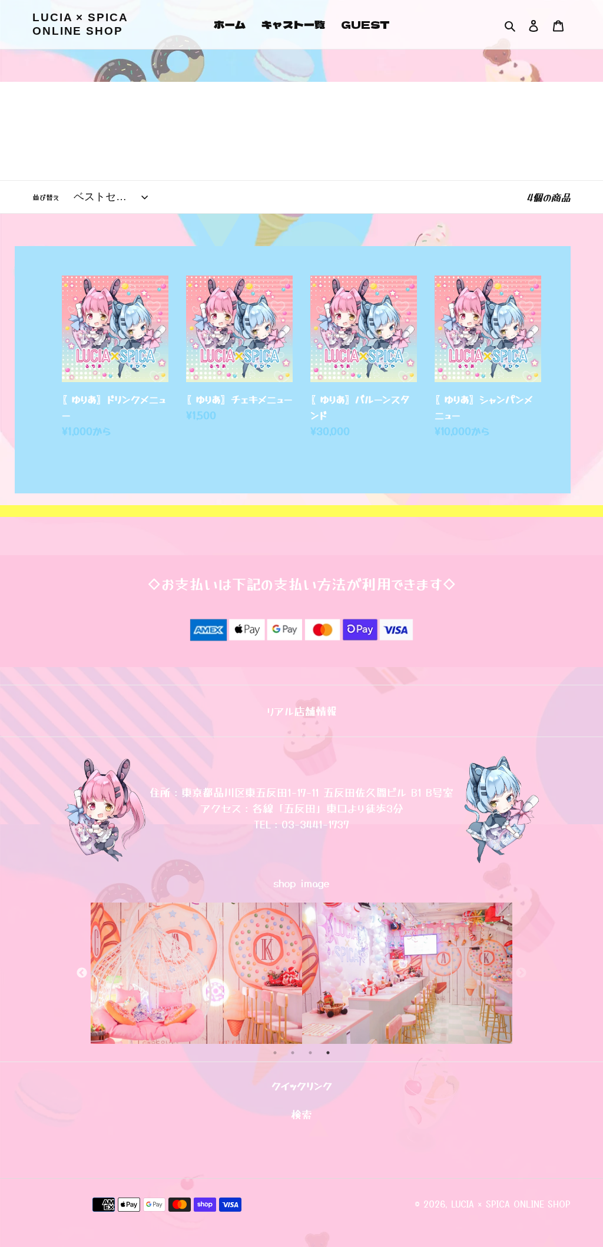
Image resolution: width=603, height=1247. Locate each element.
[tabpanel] (196, 973)
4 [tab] (328, 1053)
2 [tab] (293, 1053)
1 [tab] (275, 1053)
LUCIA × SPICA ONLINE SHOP (80, 24)
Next (521, 973)
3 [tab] (310, 1053)
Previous (82, 973)
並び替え (45, 197)
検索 (301, 1114)
